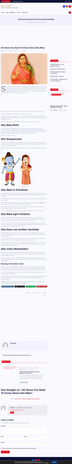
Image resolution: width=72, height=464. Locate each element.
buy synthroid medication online (16, 410)
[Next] (61, 113)
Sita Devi (42, 202)
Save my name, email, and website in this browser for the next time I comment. (19, 448)
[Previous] (59, 113)
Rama (33, 292)
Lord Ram (36, 367)
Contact (18, 12)
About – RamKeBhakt (10, 12)
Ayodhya (28, 292)
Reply (12, 412)
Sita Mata (11, 50)
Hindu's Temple (30, 367)
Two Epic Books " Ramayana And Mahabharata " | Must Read (27, 398)
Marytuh (12, 407)
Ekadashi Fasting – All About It (57, 76)
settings (47, 462)
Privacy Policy (25, 12)
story (45, 295)
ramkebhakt (5, 50)
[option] (59, 102)
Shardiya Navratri (56, 94)
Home (3, 12)
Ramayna (38, 292)
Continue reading (24, 382)
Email (25, 436)
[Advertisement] (36, 36)
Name (2, 436)
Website (2, 442)
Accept (54, 462)
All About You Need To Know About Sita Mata (37, 22)
